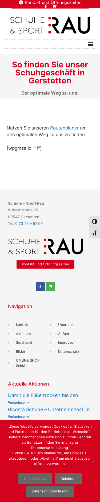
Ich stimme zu (35, 478)
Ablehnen (69, 478)
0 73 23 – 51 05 (29, 223)
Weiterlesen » (18, 402)
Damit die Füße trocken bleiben (43, 395)
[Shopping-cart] (54, 6)
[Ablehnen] (93, 461)
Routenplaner (64, 128)
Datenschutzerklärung (50, 491)
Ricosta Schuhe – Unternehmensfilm (49, 409)
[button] (90, 43)
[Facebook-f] (45, 6)
